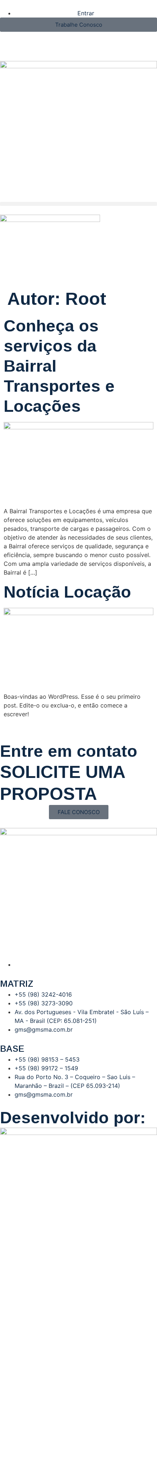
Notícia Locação (67, 592)
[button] (78, 204)
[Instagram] (9, 41)
